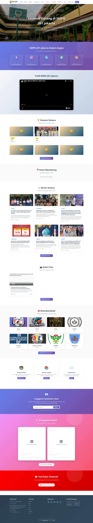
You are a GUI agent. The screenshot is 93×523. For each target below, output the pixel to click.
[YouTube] (57, 502)
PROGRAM (60, 1)
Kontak (65, 1)
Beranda (30, 501)
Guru (29, 507)
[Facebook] (49, 502)
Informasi (30, 1)
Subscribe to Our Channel (47, 485)
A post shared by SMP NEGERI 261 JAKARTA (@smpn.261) (32, 457)
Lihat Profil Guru (21, 378)
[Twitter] (54, 502)
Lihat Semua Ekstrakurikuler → (46, 352)
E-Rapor (25, 1)
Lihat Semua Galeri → (46, 299)
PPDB (42, 1)
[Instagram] (52, 502)
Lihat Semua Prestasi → (46, 158)
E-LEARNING (54, 1)
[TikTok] (60, 502)
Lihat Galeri (46, 378)
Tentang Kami (36, 1)
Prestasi (30, 509)
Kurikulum (48, 1)
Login (77, 1)
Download (30, 511)
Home (21, 1)
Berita (30, 503)
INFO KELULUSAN (71, 1)
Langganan (56, 407)
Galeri (30, 505)
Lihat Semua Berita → (46, 255)
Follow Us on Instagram (47, 464)
